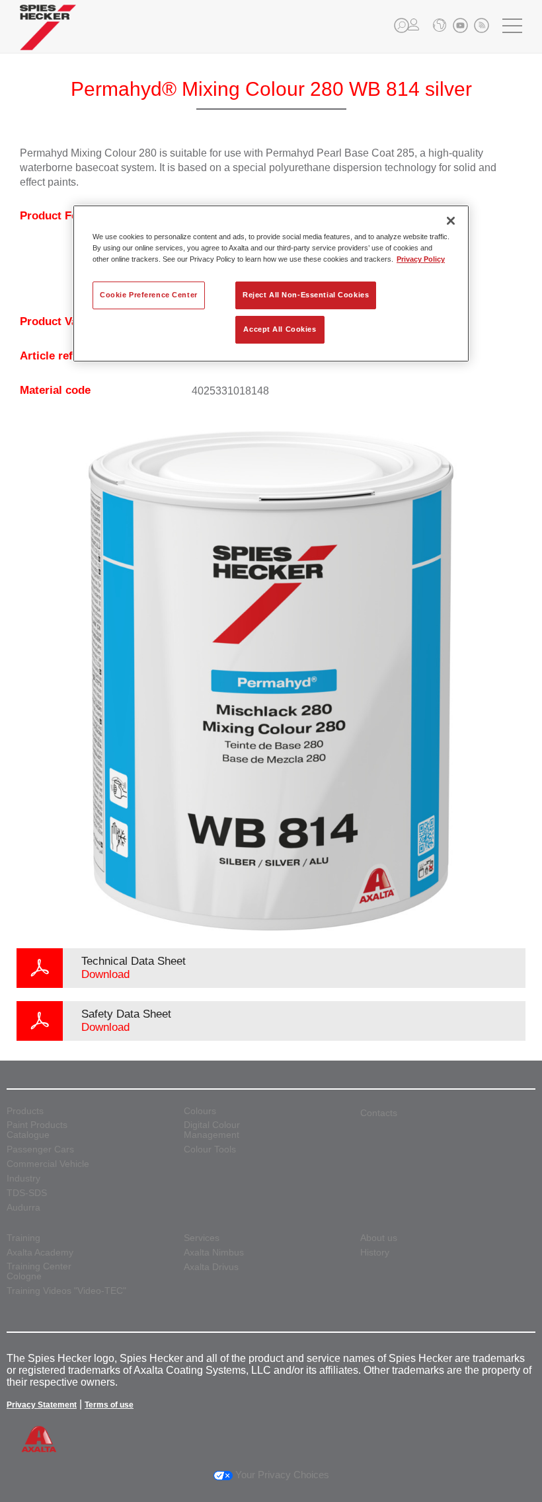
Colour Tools (210, 1149)
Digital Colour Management (212, 1130)
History (374, 1253)
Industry (23, 1178)
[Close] (450, 220)
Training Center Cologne (39, 1271)
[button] (401, 25)
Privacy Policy (421, 259)
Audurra (23, 1208)
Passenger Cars (40, 1149)
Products (25, 1111)
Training (23, 1238)
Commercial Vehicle (48, 1164)
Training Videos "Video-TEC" (66, 1291)
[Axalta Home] (48, 37)
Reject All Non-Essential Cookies (306, 295)
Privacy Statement (42, 1404)
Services (201, 1238)
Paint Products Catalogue (37, 1130)
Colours (200, 1111)
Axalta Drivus (211, 1267)
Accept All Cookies (279, 329)
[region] (271, 283)
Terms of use (109, 1404)
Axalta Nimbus (214, 1253)
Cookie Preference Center (149, 295)
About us (378, 1238)
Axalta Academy (40, 1253)
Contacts (378, 1113)
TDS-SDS (27, 1193)
